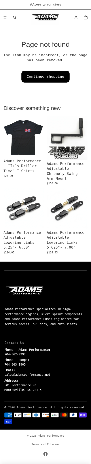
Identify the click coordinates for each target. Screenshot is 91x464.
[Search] (14, 17)
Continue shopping (45, 76)
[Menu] (5, 17)
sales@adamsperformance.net (27, 374)
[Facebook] (45, 453)
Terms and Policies (45, 444)
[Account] (76, 17)
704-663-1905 (15, 364)
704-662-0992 (15, 354)
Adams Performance (51, 435)
